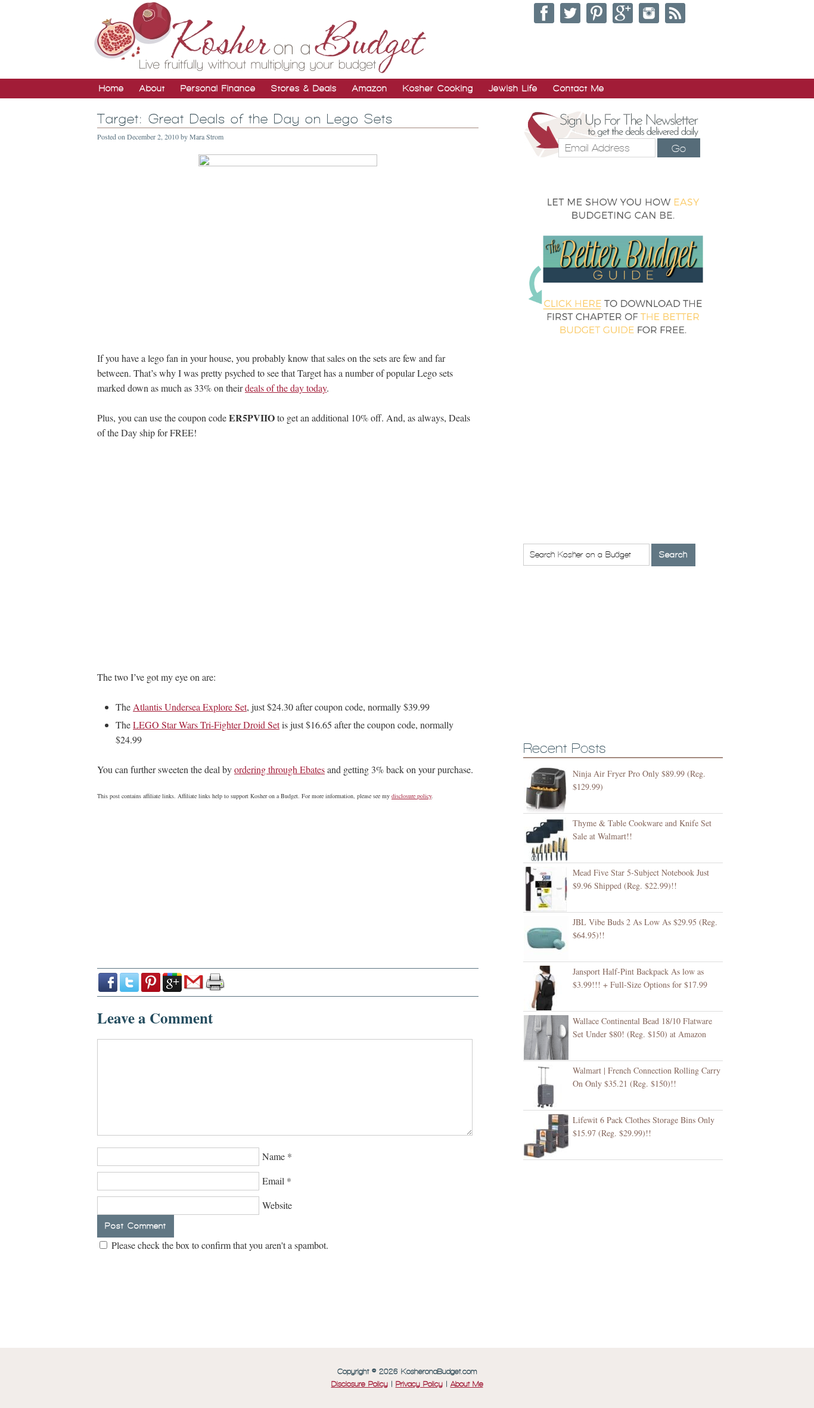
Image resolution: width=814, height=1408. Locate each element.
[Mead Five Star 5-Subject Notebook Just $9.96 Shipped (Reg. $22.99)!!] (548, 889)
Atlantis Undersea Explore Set (190, 706)
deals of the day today (286, 388)
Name (273, 1156)
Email (273, 1180)
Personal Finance (218, 88)
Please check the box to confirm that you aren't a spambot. (218, 1245)
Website (277, 1205)
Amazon (369, 88)
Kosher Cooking (438, 88)
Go (679, 148)
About (152, 88)
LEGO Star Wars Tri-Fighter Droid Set (206, 724)
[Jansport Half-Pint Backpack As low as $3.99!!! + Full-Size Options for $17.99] (548, 988)
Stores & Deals (304, 88)
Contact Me (578, 88)
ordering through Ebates (279, 769)
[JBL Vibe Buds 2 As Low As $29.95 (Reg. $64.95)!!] (548, 939)
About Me (467, 1384)
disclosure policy (411, 796)
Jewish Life (513, 88)
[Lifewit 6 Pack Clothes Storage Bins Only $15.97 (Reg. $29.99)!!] (548, 1136)
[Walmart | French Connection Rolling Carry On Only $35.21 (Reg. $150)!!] (548, 1087)
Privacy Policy (419, 1384)
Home (111, 88)
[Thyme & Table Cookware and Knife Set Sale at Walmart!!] (548, 840)
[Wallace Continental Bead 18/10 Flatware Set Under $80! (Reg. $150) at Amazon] (548, 1037)
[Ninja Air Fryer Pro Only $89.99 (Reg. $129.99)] (548, 790)
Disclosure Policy (359, 1384)
